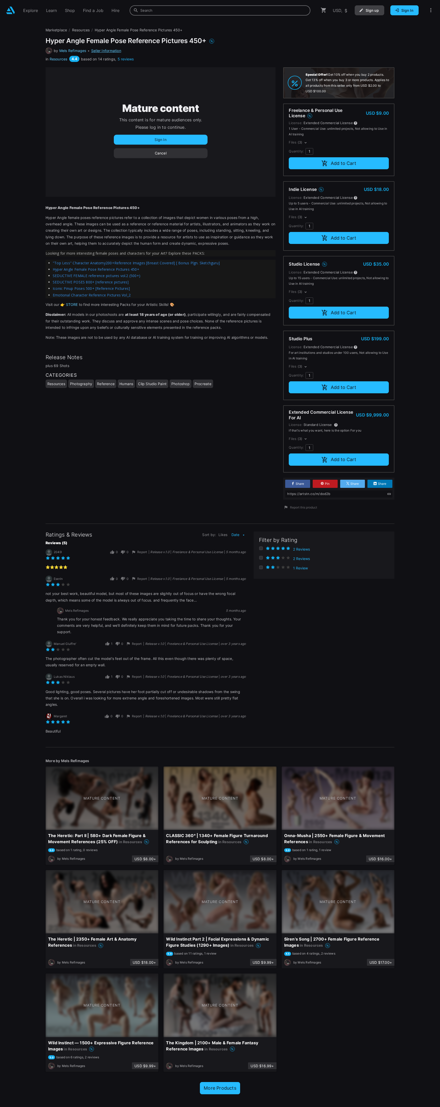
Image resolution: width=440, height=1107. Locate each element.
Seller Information (106, 50)
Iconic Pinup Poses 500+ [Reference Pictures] (91, 288)
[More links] (431, 10)
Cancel (161, 153)
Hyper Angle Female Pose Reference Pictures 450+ (96, 269)
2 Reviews (301, 549)
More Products (220, 1088)
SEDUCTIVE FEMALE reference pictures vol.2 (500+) (96, 275)
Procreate (203, 384)
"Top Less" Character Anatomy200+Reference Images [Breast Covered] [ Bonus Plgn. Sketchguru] (136, 263)
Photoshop (180, 384)
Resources (58, 59)
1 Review (300, 568)
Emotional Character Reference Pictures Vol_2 (92, 295)
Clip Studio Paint (152, 384)
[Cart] (324, 10)
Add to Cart (343, 163)
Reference (106, 384)
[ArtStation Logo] (10, 10)
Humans (126, 384)
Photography (81, 384)
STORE (71, 304)
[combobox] (220, 10)
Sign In (160, 139)
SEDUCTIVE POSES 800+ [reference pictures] (91, 282)
